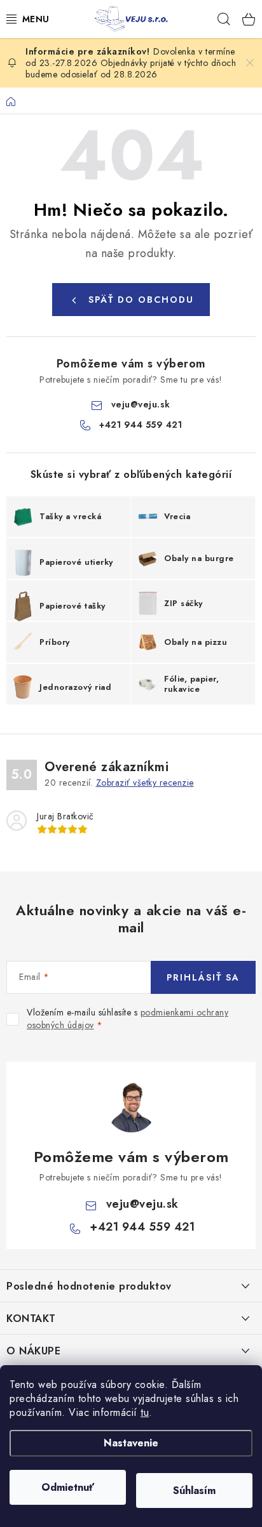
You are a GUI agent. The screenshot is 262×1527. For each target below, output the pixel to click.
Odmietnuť (67, 1487)
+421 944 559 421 (140, 424)
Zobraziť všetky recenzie (145, 782)
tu (145, 1412)
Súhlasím (194, 1490)
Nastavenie (131, 1443)
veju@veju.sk (140, 404)
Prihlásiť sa (203, 977)
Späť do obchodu (141, 299)
